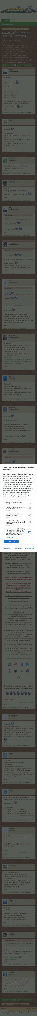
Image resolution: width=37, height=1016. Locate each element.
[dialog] (18, 508)
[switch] (29, 508)
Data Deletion (7, 548)
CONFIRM (11, 541)
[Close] (33, 468)
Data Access (18, 548)
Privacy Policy (29, 548)
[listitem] (18, 503)
